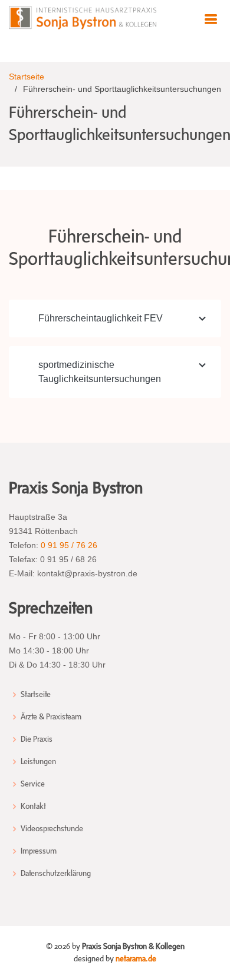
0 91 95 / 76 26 (69, 545)
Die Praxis (36, 739)
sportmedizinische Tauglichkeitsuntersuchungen (99, 372)
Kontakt (33, 806)
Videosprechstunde (52, 829)
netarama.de (136, 958)
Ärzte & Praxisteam (51, 717)
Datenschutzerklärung (56, 874)
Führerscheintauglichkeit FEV (100, 318)
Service (33, 784)
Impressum (39, 851)
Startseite (26, 76)
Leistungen (38, 762)
